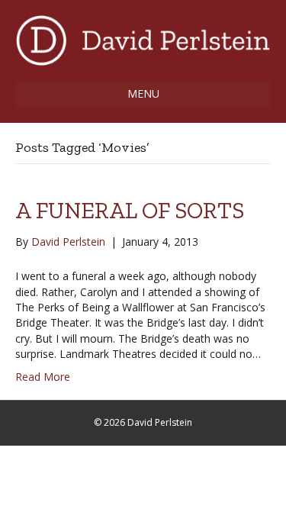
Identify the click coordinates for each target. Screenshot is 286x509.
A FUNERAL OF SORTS (129, 210)
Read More (42, 376)
